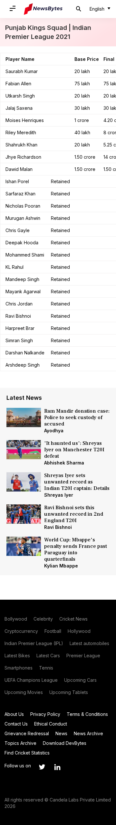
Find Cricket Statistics (27, 752)
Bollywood (16, 619)
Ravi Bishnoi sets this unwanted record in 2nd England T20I (73, 514)
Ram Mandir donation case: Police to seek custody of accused (77, 417)
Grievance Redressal (27, 733)
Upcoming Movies (24, 692)
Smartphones (19, 667)
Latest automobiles (89, 643)
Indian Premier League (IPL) (34, 643)
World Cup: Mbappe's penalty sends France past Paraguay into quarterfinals (75, 549)
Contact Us (16, 724)
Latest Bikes (17, 655)
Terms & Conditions (87, 714)
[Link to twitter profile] (42, 767)
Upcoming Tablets (68, 692)
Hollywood (79, 631)
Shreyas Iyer (58, 495)
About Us (14, 714)
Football (52, 631)
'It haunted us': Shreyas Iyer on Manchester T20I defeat (74, 449)
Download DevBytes (64, 743)
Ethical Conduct (50, 724)
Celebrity (43, 619)
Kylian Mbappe (61, 565)
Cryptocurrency (21, 631)
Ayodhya (53, 430)
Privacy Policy (45, 714)
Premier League (83, 655)
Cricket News (73, 619)
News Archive (88, 733)
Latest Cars (48, 655)
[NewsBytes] (43, 9)
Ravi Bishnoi (58, 527)
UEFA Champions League (31, 680)
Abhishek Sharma (64, 462)
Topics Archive (20, 743)
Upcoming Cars (80, 680)
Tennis (46, 667)
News (61, 733)
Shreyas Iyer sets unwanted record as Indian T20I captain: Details (77, 482)
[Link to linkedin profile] (57, 767)
